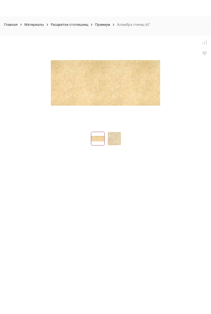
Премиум (102, 25)
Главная (11, 25)
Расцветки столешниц (69, 25)
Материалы (34, 25)
